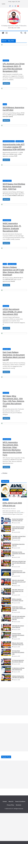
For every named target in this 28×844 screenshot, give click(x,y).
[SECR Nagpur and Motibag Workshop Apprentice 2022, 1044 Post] (14, 171)
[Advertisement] (14, 701)
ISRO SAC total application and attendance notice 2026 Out (18, 618)
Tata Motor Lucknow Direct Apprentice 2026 (19, 537)
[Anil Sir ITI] (3, 33)
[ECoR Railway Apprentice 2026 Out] (6, 545)
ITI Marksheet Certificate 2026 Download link (18, 668)
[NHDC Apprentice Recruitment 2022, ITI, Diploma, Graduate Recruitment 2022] (14, 211)
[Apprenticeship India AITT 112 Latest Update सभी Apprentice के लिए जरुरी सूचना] (14, 132)
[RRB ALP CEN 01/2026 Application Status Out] (6, 644)
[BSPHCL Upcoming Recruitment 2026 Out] (6, 600)
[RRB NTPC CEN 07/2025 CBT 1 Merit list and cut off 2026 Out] (6, 583)
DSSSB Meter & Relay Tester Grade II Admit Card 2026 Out (18, 608)
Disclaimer (18, 805)
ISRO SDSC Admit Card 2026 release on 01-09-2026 (17, 591)
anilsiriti (14, 508)
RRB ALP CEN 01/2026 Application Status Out (17, 643)
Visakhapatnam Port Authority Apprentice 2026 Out (18, 572)
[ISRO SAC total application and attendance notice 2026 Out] (6, 619)
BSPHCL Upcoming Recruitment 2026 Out (17, 599)
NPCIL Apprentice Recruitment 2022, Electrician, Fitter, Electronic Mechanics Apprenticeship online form (12, 448)
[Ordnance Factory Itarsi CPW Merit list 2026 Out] (6, 677)
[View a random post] (25, 33)
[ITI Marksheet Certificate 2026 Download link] (6, 669)
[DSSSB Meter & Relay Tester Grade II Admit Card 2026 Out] (6, 609)
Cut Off (4, 104)
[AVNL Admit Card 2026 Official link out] (14, 490)
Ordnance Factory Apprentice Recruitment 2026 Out (18, 635)
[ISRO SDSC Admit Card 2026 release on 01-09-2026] (6, 592)
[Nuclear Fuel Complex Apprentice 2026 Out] (6, 520)
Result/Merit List (6, 349)
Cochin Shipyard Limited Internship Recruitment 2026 (18, 528)
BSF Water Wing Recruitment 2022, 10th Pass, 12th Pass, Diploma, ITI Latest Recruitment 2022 (13, 401)
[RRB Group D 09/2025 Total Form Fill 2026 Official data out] (6, 564)
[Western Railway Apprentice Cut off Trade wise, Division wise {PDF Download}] (14, 254)
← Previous (4, 473)
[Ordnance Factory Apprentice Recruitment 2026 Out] (6, 636)
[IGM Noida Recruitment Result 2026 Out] (6, 627)
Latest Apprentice (19, 141)
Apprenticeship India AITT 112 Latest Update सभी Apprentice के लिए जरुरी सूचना (14, 147)
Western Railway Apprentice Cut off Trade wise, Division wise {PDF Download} (13, 271)
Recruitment (5, 60)
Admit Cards (5, 499)
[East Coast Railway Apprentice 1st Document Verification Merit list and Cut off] (14, 339)
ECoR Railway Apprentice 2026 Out (18, 544)
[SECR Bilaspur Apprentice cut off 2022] (14, 95)
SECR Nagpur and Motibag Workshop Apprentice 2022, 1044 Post (14, 186)
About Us (11, 801)
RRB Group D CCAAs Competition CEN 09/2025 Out (18, 553)
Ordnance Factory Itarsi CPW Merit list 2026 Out (18, 676)
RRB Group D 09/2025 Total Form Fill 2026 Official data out (19, 563)
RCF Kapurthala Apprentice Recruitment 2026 (18, 652)
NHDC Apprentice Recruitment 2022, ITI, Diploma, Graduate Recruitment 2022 (12, 227)
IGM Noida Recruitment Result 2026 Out (18, 626)
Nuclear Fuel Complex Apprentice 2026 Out (17, 519)
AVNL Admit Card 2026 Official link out (12, 504)
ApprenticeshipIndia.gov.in (8, 141)
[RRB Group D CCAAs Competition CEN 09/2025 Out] (6, 554)
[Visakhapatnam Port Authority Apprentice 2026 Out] (6, 573)
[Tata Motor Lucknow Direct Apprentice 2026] (6, 538)
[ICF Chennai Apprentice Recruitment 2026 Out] (6, 662)
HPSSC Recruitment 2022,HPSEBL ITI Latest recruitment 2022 (12, 311)
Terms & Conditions (20, 801)
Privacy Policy (10, 805)
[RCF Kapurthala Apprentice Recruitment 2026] (6, 653)
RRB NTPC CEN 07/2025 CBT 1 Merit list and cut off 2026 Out (18, 582)
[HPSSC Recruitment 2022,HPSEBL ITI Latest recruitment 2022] (14, 296)
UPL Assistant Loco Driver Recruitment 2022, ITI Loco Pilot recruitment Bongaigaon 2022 (14, 67)
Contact (5, 801)
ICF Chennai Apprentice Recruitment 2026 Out (18, 661)
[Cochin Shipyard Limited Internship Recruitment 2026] (6, 529)
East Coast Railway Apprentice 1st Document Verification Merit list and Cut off (14, 356)
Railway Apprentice (7, 180)
